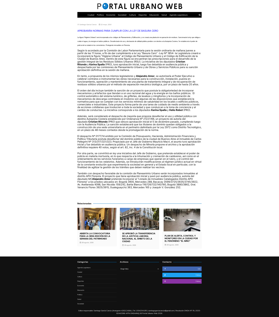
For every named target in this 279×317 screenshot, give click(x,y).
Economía (110, 15)
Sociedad (122, 15)
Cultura (132, 15)
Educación (154, 15)
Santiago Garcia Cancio (88, 25)
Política (100, 15)
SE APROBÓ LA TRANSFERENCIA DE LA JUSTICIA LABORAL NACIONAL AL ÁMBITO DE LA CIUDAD (138, 237)
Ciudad (91, 15)
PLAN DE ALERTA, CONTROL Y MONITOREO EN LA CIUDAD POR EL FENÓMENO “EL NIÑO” (181, 238)
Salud (164, 15)
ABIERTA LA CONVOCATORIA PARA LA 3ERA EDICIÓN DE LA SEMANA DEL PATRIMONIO (95, 236)
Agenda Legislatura (178, 15)
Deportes (143, 15)
